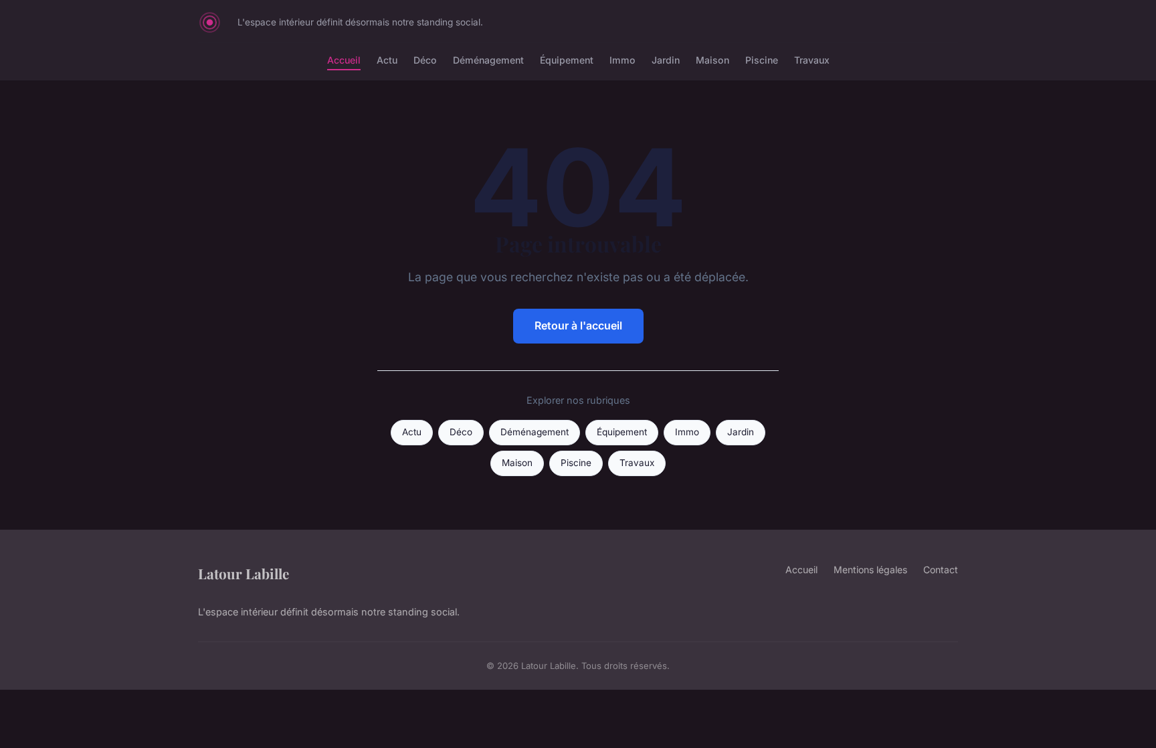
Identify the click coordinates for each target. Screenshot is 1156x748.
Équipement (566, 60)
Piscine (761, 60)
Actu (387, 60)
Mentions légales (870, 569)
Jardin (666, 60)
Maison (712, 60)
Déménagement (488, 60)
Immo (622, 60)
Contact (940, 569)
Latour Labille (243, 573)
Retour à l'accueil (578, 325)
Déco (425, 60)
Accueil (344, 60)
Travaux (812, 60)
